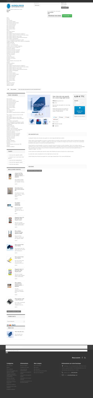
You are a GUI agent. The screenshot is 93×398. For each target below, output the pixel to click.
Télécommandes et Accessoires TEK (14, 60)
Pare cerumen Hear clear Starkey (19, 245)
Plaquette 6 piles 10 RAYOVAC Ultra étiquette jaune (19, 270)
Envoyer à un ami (58, 123)
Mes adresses (37, 369)
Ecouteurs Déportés (11, 57)
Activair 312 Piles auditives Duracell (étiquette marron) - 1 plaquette (19, 175)
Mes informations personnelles (40, 370)
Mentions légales (23, 365)
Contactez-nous (10, 0)
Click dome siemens (11, 31)
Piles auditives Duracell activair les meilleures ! (16, 33)
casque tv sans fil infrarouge (12, 44)
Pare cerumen (9, 20)
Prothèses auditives (11, 63)
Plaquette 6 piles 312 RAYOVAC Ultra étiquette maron (19, 218)
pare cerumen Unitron (11, 28)
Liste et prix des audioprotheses (15, 160)
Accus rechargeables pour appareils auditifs (15, 39)
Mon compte (37, 363)
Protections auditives (11, 48)
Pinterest (56, 119)
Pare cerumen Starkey (11, 21)
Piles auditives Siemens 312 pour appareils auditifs (19, 232)
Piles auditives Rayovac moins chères (14, 36)
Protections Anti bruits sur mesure (13, 49)
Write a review (55, 121)
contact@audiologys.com (72, 375)
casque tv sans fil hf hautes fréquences (14, 46)
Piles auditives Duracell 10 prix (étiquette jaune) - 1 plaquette (19, 284)
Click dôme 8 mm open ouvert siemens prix (19, 189)
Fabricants (12, 316)
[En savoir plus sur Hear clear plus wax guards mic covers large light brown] (10, 334)
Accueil (8, 19)
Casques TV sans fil (11, 43)
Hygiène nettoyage (10, 42)
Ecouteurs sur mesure (11, 58)
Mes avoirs (36, 367)
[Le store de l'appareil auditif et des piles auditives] (19, 6)
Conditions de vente (24, 367)
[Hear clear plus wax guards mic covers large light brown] (32, 122)
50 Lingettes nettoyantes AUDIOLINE (17, 204)
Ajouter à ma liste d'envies (79, 116)
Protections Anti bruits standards (13, 50)
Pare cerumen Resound (11, 24)
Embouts (8, 59)
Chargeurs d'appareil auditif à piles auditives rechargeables (18, 41)
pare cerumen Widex (11, 27)
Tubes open (9, 55)
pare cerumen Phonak (11, 25)
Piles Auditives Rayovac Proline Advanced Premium (17, 37)
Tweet (55, 117)
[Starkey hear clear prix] (10, 247)
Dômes (8, 30)
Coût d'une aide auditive (14, 164)
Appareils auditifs (10, 85)
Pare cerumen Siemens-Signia (13, 22)
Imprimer (57, 125)
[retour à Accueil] (8, 89)
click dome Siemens (11, 54)
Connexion (9, 1)
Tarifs (10, 151)
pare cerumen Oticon (11, 26)
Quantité (76, 100)
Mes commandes (37, 365)
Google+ (68, 117)
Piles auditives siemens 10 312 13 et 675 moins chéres (18, 35)
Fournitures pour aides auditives (13, 52)
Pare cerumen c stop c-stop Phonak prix (19, 299)
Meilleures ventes (14, 169)
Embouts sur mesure (11, 53)
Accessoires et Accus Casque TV (13, 47)
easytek (8, 61)
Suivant (49, 121)
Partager (61, 117)
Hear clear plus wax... (19, 331)
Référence (55, 100)
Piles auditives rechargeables (12, 38)
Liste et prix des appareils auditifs (15, 154)
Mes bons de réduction (39, 372)
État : (54, 102)
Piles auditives (9, 32)
